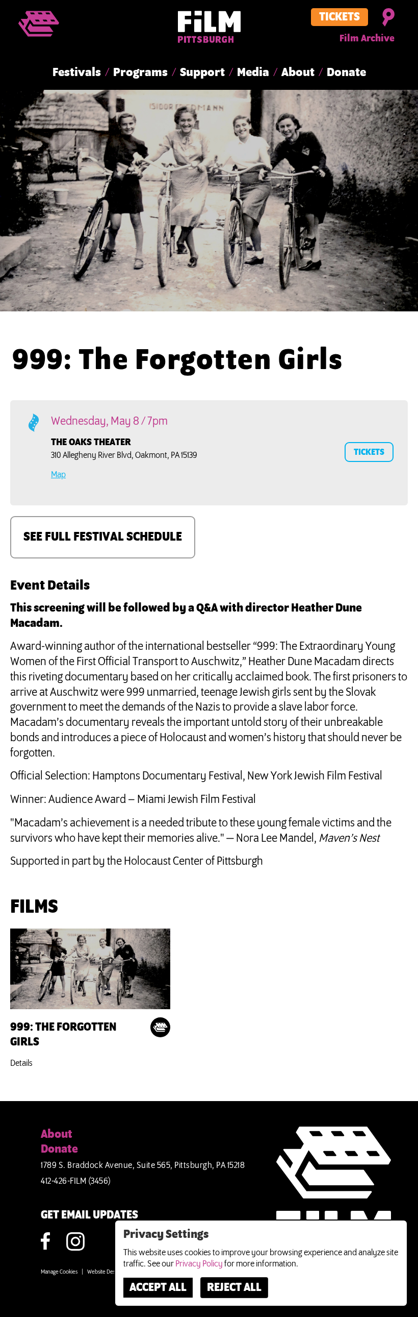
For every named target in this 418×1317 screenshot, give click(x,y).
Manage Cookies (59, 1272)
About (298, 72)
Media (253, 72)
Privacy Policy (199, 1264)
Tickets (339, 17)
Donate (346, 72)
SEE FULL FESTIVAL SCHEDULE (102, 537)
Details (21, 1063)
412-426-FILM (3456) (76, 1181)
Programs (140, 72)
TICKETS (369, 452)
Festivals (77, 72)
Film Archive (367, 39)
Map (58, 474)
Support (202, 72)
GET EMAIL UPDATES (89, 1215)
